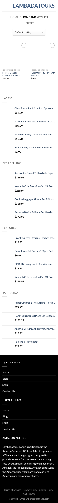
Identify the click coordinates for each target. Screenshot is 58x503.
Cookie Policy (46, 490)
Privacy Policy (30, 490)
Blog (5, 378)
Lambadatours (29, 5)
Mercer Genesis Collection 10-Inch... (12, 74)
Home (14, 17)
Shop (5, 384)
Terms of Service (12, 490)
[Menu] (4, 6)
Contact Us (8, 391)
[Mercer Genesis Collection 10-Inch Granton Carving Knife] (14, 54)
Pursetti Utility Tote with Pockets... (43, 74)
